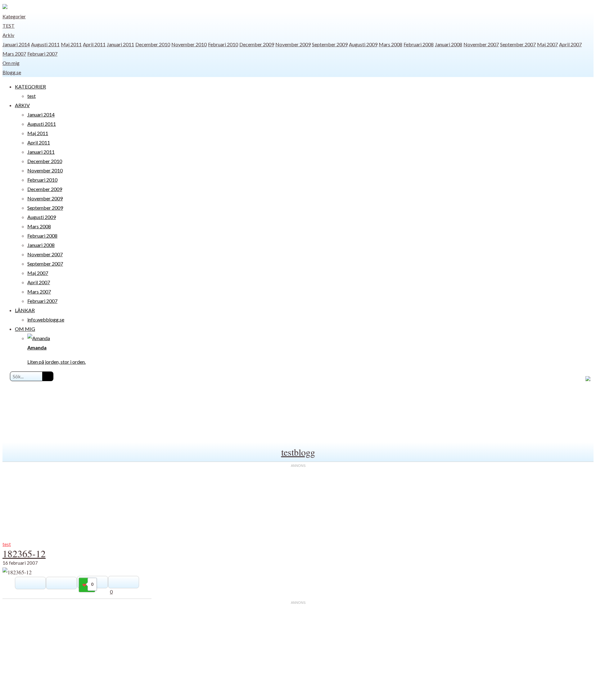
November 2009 (293, 44)
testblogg (298, 452)
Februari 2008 (419, 44)
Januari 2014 (16, 44)
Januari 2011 (120, 44)
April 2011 (94, 44)
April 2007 (570, 44)
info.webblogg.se (45, 319)
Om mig (11, 63)
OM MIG (25, 329)
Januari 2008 (448, 44)
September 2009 (330, 44)
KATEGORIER (30, 86)
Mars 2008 (390, 44)
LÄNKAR (25, 310)
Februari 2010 (223, 44)
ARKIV (22, 105)
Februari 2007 (42, 54)
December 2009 (256, 44)
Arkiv (8, 35)
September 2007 (518, 44)
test (8, 26)
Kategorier (14, 16)
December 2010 (152, 44)
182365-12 (24, 553)
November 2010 (189, 44)
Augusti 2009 (363, 44)
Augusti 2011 (45, 44)
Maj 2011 (71, 44)
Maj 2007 (547, 44)
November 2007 (481, 44)
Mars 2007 (14, 54)
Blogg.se (11, 72)
